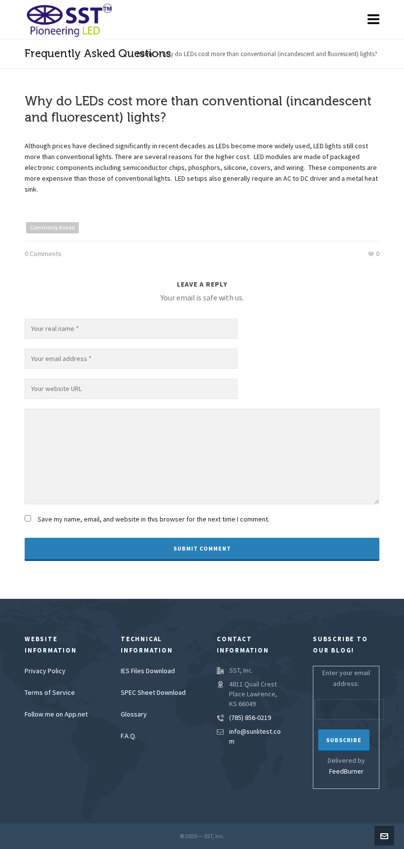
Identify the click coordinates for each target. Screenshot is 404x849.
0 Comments (43, 254)
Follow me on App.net (56, 714)
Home (145, 54)
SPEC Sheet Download (153, 693)
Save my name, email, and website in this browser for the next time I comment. (153, 519)
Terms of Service (50, 693)
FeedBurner (346, 772)
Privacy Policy (45, 671)
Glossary (134, 714)
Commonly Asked (52, 227)
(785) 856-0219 (250, 718)
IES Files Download (148, 671)
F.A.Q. (128, 736)
